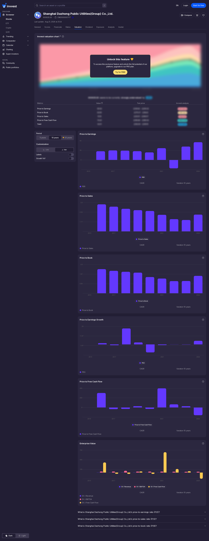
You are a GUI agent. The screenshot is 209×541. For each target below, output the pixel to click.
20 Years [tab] (68, 138)
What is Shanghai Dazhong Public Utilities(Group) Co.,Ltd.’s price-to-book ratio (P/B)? (117, 526)
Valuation (78, 27)
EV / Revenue (126, 487)
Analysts (111, 27)
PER (143, 177)
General (37, 27)
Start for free (198, 5)
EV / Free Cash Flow (158, 487)
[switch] (71, 154)
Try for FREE (120, 72)
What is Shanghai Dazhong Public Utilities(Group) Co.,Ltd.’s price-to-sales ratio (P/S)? (117, 519)
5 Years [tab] (43, 138)
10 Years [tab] (55, 138)
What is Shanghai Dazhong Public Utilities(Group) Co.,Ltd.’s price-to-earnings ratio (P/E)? (119, 512)
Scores (47, 27)
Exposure (100, 27)
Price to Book (143, 301)
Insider (121, 27)
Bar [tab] (65, 150)
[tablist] (15, 535)
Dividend (89, 27)
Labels (38, 154)
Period (39, 133)
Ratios (68, 27)
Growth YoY (40, 158)
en (177, 5)
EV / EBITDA (141, 487)
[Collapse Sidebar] (27, 5)
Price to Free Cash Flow (143, 425)
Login (185, 5)
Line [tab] (47, 150)
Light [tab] (24, 536)
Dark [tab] (10, 536)
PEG (143, 363)
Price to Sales (143, 239)
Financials (58, 27)
